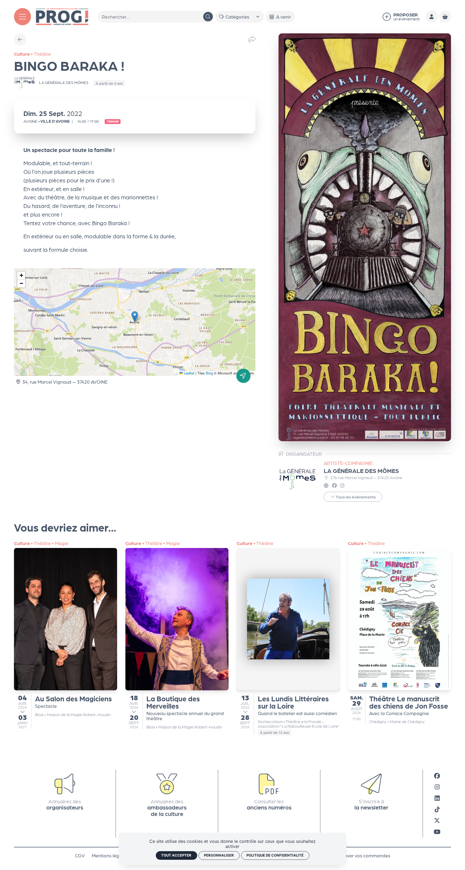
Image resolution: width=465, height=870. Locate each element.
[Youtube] (437, 831)
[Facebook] (437, 775)
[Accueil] (62, 16)
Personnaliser (219, 855)
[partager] (252, 39)
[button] (134, 316)
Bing (209, 373)
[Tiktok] (437, 809)
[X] (437, 820)
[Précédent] (20, 39)
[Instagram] (437, 786)
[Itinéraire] (243, 376)
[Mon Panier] (445, 16)
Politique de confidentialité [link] (275, 855)
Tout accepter (176, 855)
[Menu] (22, 16)
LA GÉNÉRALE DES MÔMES (361, 470)
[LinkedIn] (437, 797)
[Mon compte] (432, 16)
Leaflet (188, 373)
